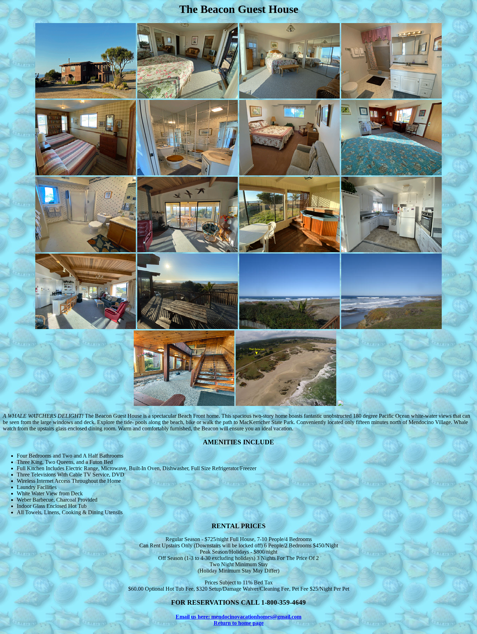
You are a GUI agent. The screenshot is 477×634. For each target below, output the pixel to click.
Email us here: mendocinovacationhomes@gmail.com (238, 617)
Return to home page (239, 623)
